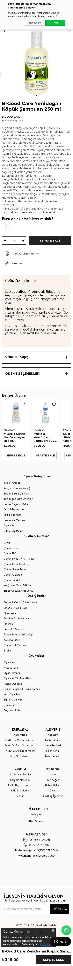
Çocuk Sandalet (13, 580)
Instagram (36, 814)
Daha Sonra (34, 22)
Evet (55, 22)
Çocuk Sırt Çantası (15, 645)
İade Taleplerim (20, 790)
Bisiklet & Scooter (14, 629)
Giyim (7, 542)
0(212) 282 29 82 (39, 845)
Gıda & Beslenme (14, 509)
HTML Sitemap (36, 821)
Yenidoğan (53, 780)
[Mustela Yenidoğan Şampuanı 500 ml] (46, 413)
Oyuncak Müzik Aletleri (17, 678)
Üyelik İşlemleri (53, 740)
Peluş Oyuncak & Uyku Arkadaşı (22, 689)
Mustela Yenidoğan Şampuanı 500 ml (44, 437)
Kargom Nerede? (20, 780)
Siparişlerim (53, 751)
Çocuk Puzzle (11, 705)
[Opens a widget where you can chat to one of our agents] (60, 942)
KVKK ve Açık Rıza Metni (20, 751)
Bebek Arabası (12, 483)
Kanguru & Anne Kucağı (17, 488)
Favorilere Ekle (24, 404)
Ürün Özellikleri (21, 281)
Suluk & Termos (12, 515)
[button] (36, 95)
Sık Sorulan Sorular (20, 774)
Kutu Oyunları (12, 694)
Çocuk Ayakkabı (13, 575)
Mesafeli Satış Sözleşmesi (20, 745)
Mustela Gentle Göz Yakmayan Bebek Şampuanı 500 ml (15, 437)
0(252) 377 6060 (36, 850)
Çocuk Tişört (11, 553)
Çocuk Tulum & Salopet (17, 564)
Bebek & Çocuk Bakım (16, 504)
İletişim (20, 796)
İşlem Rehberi (53, 745)
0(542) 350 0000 (36, 856)
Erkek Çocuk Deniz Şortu (18, 591)
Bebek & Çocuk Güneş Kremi (20, 602)
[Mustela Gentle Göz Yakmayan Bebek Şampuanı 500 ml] (16, 413)
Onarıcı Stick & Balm (15, 608)
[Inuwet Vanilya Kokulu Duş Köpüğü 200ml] (11, 226)
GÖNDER (59, 909)
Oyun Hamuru (12, 673)
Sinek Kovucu (11, 613)
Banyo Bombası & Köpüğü (18, 634)
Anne (53, 774)
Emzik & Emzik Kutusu (16, 618)
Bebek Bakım (52, 785)
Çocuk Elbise (11, 548)
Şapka (7, 650)
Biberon (8, 624)
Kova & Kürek (11, 668)
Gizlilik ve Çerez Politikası (20, 740)
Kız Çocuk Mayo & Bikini (17, 585)
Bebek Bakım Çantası (16, 493)
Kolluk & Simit (12, 640)
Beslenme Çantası (14, 520)
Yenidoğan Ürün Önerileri (18, 499)
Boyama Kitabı (12, 710)
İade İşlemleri (53, 756)
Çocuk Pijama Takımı (15, 569)
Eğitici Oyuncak (13, 531)
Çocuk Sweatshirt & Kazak (19, 559)
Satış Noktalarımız (20, 756)
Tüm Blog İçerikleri (52, 796)
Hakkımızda (20, 735)
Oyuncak (9, 525)
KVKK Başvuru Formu (20, 785)
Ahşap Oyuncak (13, 684)
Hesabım (53, 735)
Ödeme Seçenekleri (22, 374)
